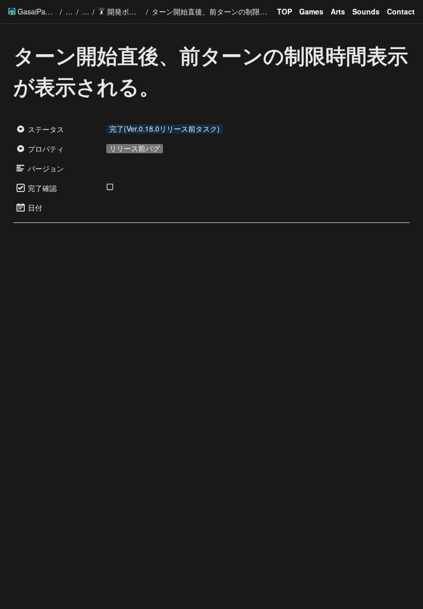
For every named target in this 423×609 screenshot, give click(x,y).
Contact (401, 11)
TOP (284, 11)
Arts (338, 11)
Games (311, 11)
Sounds (366, 11)
